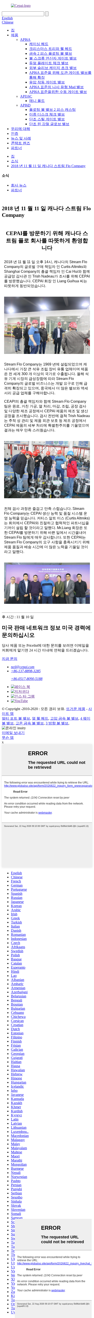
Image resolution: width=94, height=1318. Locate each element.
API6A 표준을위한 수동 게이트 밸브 (58, 92)
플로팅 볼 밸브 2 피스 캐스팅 (52, 110)
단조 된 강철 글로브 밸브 (49, 124)
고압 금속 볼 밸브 (64, 718)
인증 (14, 133)
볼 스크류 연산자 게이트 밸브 (53, 58)
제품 (14, 35)
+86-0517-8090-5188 (26, 679)
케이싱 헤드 (38, 44)
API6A (25, 40)
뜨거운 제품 (75, 709)
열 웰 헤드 (40, 718)
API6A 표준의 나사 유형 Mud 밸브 (56, 87)
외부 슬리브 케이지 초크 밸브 (53, 68)
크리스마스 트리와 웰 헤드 (50, 49)
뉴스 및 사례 (21, 138)
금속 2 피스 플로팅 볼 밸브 (50, 53)
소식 (14, 161)
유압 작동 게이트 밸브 (47, 82)
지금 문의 (9, 659)
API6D (25, 105)
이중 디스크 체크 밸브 (47, 114)
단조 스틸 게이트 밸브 (47, 119)
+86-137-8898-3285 (26, 671)
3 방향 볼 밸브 (57, 723)
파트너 (16, 148)
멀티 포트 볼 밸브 (16, 718)
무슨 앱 (8, 737)
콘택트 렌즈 (20, 143)
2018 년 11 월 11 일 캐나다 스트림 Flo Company (48, 166)
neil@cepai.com (22, 667)
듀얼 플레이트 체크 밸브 (48, 63)
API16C (26, 96)
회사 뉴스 (18, 185)
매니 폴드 (37, 101)
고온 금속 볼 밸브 (30, 723)
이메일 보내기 (13, 733)
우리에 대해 (20, 129)
